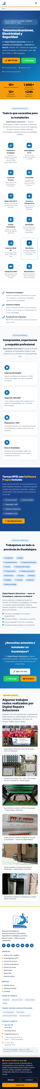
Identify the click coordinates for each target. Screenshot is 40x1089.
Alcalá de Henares (17, 1000)
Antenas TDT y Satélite (11, 955)
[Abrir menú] (36, 3)
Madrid (5, 1003)
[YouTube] (18, 945)
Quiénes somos (9, 985)
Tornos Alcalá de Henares (10, 1015)
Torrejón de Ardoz (30, 1000)
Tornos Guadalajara (8, 1012)
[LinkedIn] (22, 945)
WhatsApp (30, 60)
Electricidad (8, 970)
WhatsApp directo (10, 1030)
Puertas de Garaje (10, 967)
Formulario (30, 679)
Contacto (7, 991)
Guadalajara (6, 1000)
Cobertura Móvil (9, 976)
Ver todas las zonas (25, 1015)
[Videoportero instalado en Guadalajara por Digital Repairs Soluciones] (20, 884)
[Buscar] (32, 544)
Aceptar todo (20, 1085)
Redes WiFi (7, 973)
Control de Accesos (10, 961)
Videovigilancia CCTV (11, 958)
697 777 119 (12, 60)
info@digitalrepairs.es (11, 1034)
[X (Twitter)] (13, 945)
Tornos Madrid (20, 1012)
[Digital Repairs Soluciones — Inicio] (4, 3)
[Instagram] (8, 945)
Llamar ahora (8, 1027)
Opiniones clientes (10, 988)
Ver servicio (21, 300)
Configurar (29, 1080)
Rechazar (11, 1080)
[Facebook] (4, 945)
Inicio (3, 8)
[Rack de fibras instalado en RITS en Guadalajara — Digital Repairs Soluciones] (20, 795)
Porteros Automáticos (11, 964)
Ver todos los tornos (14, 521)
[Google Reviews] (32, 945)
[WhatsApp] (27, 945)
